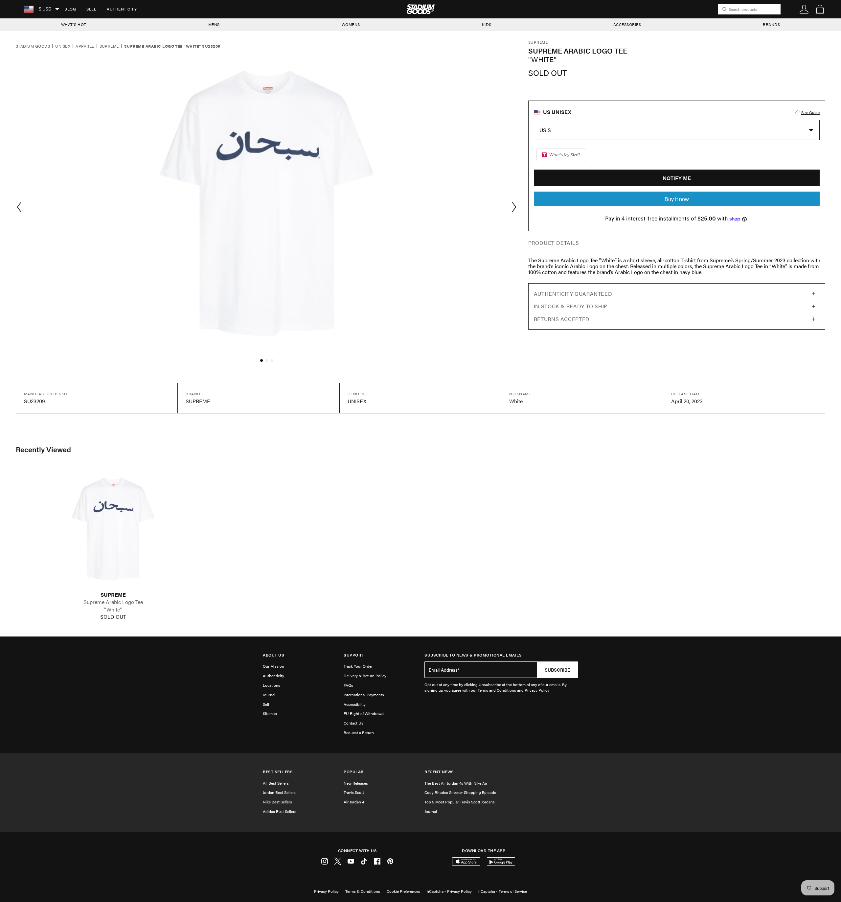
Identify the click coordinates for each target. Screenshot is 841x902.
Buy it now (677, 199)
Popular (354, 772)
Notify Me (677, 178)
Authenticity (122, 9)
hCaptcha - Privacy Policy (449, 891)
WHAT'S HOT (73, 24)
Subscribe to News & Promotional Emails (473, 655)
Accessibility (355, 704)
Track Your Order (358, 666)
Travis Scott (354, 792)
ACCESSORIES (627, 24)
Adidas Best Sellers (279, 811)
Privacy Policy (326, 891)
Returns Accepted (562, 319)
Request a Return (359, 732)
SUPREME (113, 594)
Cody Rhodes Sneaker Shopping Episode (460, 792)
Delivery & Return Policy (365, 676)
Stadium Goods (33, 46)
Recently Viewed (43, 449)
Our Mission (273, 666)
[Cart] (820, 9)
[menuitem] (70, 9)
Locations (271, 685)
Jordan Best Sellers (279, 792)
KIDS (486, 24)
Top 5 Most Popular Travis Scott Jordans (459, 802)
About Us (273, 655)
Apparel (85, 46)
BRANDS (771, 24)
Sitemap (270, 713)
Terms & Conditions (362, 891)
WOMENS (351, 24)
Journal (269, 695)
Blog (70, 9)
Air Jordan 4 (354, 802)
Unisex (62, 46)
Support (354, 655)
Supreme (109, 46)
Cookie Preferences (403, 891)
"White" (113, 609)
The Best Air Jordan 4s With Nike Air (455, 783)
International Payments (364, 695)
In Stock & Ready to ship (570, 306)
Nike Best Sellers (277, 802)
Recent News (439, 772)
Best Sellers (278, 772)
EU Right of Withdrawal (364, 713)
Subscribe (557, 669)
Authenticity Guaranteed (573, 293)
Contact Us (353, 723)
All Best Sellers (276, 783)
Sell (91, 9)
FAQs (348, 685)
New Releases (356, 783)
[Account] (804, 9)
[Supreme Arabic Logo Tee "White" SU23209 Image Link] (113, 529)
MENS (214, 24)
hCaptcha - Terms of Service (502, 891)
